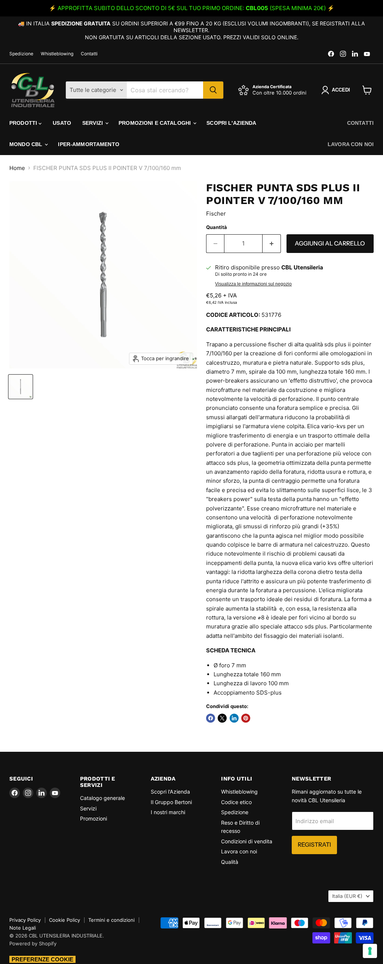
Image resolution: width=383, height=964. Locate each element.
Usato (62, 123)
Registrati (314, 844)
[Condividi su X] (222, 718)
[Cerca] (213, 90)
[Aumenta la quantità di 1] (272, 243)
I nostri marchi (168, 812)
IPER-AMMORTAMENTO (88, 144)
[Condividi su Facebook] (210, 718)
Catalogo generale (102, 798)
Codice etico (236, 802)
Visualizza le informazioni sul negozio (253, 284)
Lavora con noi (351, 144)
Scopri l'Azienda (231, 123)
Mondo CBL (26, 144)
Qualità (229, 862)
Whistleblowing (57, 53)
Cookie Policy (64, 920)
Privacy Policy (25, 920)
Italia (347, 896)
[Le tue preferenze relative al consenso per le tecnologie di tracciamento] (370, 951)
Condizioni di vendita (246, 841)
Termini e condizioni (111, 920)
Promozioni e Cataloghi (155, 123)
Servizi (93, 123)
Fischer (216, 213)
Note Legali (22, 928)
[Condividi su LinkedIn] (234, 718)
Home (17, 168)
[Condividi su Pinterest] (245, 718)
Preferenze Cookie (42, 959)
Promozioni (93, 818)
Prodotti (24, 123)
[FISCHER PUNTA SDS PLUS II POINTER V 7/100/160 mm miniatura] (21, 387)
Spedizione (21, 53)
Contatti (89, 53)
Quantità (216, 227)
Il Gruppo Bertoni (171, 802)
